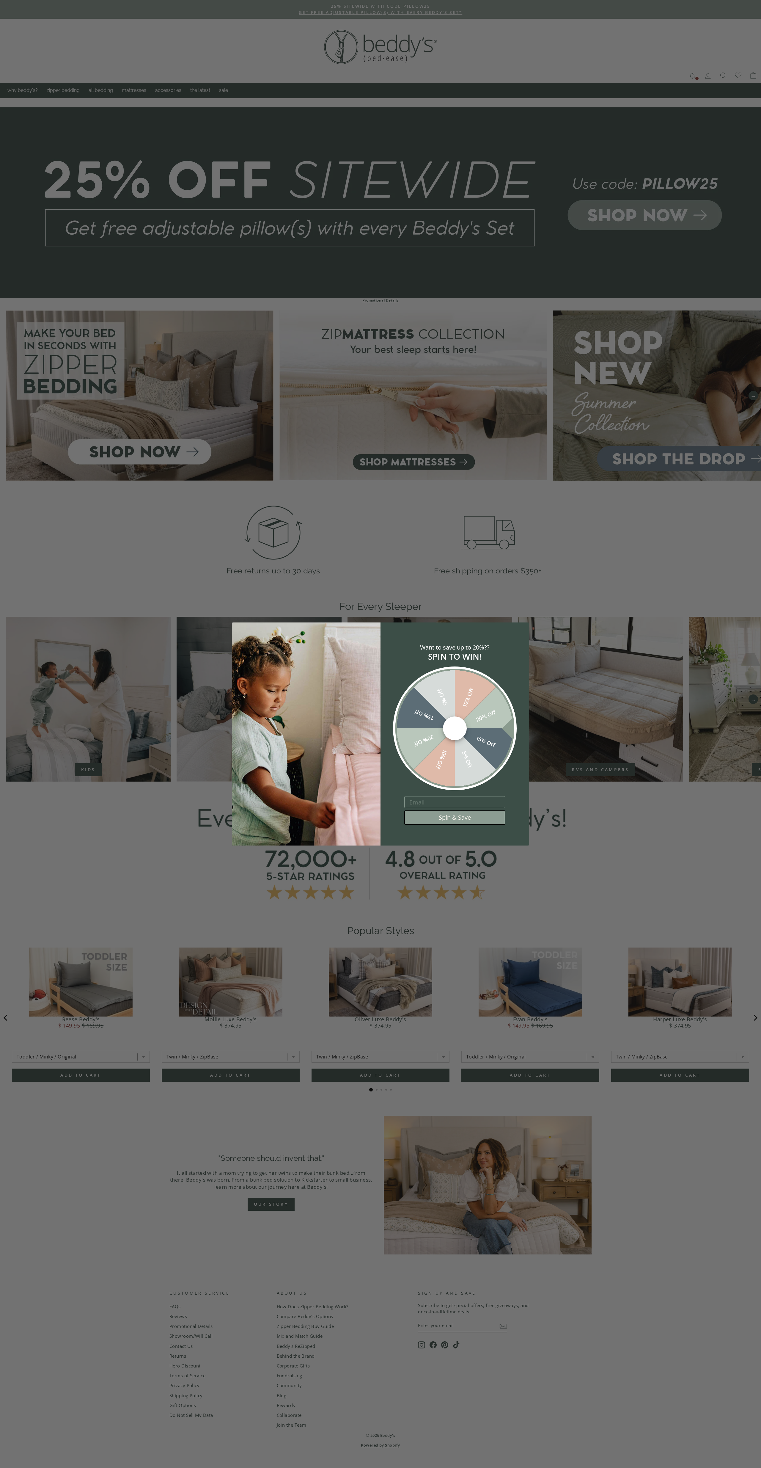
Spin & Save (455, 817)
